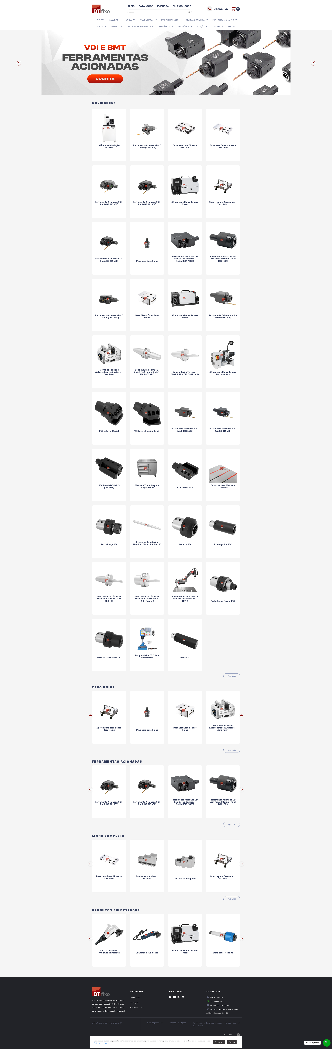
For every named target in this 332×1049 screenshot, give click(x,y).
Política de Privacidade (102, 1043)
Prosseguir (219, 1042)
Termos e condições (178, 1022)
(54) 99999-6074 (217, 1001)
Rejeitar (232, 1042)
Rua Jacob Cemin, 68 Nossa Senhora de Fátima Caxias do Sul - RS (222, 1011)
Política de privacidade (154, 1022)
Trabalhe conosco (137, 1007)
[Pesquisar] (188, 12)
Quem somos (135, 997)
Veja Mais (232, 675)
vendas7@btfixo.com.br (219, 1005)
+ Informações (109, 157)
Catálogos (134, 1002)
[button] (120, 19)
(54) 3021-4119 (216, 997)
